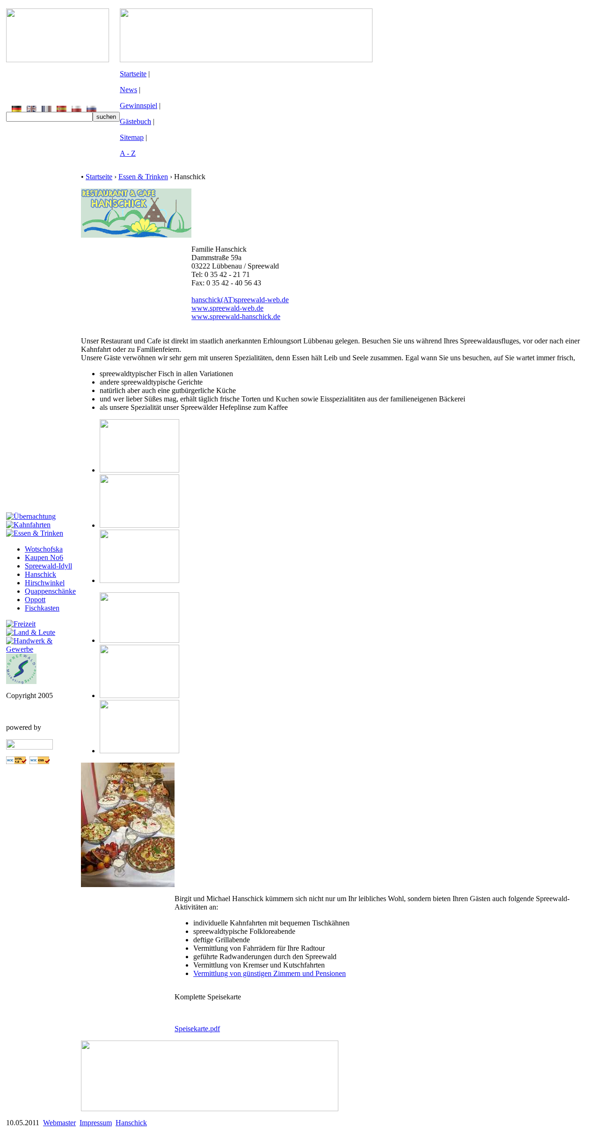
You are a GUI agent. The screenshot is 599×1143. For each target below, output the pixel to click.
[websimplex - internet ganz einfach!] (29, 747)
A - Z (128, 153)
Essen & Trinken (143, 177)
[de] (16, 109)
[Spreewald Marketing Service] (21, 681)
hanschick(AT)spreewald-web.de (240, 300)
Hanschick (40, 574)
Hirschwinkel (45, 583)
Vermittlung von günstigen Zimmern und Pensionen (269, 973)
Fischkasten (42, 608)
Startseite (133, 74)
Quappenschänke (50, 591)
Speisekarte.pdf (197, 1029)
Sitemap (132, 137)
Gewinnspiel (138, 105)
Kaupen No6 (44, 557)
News (128, 90)
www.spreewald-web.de (227, 308)
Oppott (35, 600)
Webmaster (59, 1123)
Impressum (96, 1123)
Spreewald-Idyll (48, 566)
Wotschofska (44, 549)
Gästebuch (135, 121)
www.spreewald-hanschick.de (235, 316)
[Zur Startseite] (57, 60)
